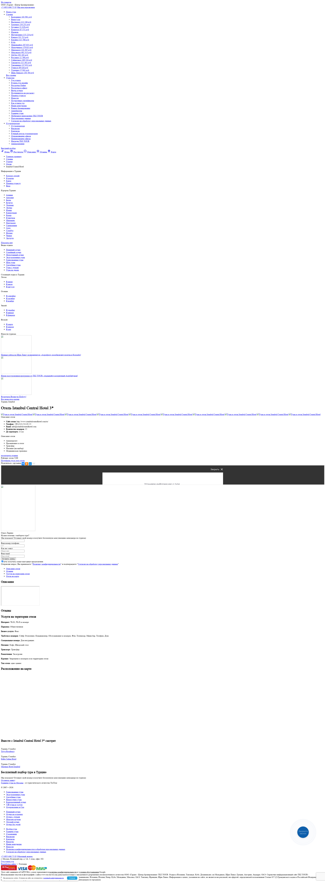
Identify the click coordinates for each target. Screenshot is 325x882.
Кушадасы (10, 218)
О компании (11, 834)
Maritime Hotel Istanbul (10, 766)
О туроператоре (13, 123)
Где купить (16, 80)
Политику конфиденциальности (47, 564)
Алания (9, 195)
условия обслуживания (89, 872)
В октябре (10, 298)
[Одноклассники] (26, 463)
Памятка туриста (18, 95)
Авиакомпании (17, 143)
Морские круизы (13, 819)
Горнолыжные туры (14, 260)
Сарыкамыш (11, 225)
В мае (8, 329)
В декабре (10, 310)
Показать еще (7, 242)
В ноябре (10, 301)
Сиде (8, 228)
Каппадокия (11, 213)
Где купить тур (7, 861)
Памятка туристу (13, 183)
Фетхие (9, 233)
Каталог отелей (12, 176)
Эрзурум (10, 238)
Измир (9, 210)
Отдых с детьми (13, 817)
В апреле (10, 327)
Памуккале (11, 223)
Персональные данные (21, 118)
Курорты (10, 178)
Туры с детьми (12, 267)
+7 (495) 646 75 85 (9, 7)
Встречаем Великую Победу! (13, 396)
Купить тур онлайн (19, 83)
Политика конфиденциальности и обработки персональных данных (35, 849)
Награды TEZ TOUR (20, 141)
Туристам (10, 78)
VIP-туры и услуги (14, 804)
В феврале (10, 315)
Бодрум (9, 202)
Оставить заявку (8, 780)
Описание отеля (13, 568)
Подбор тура (11, 829)
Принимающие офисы (21, 138)
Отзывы (9, 571)
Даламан (10, 205)
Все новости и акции (10, 399)
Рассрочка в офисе (19, 88)
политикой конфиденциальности (53, 878)
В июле (9, 284)
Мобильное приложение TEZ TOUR (27, 116)
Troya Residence (7, 751)
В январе (10, 312)
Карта (8, 181)
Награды (10, 841)
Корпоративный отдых (16, 802)
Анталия (10, 197)
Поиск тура (11, 12)
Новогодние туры (14, 799)
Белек (8, 200)
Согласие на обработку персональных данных (31, 121)
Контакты (15, 131)
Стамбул (9, 230)
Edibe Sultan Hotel (8, 759)
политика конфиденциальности (63, 872)
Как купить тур (18, 103)
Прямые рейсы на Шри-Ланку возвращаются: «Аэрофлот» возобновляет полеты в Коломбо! (41, 355)
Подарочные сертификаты (22, 100)
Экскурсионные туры (15, 257)
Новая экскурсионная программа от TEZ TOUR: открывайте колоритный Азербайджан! (39, 376)
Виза (8, 186)
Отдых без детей (13, 824)
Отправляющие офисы (21, 136)
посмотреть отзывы (9, 455)
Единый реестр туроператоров (24, 133)
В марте (9, 324)
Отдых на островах (14, 814)
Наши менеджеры (19, 105)
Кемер (8, 215)
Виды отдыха (17, 90)
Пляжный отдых (13, 250)
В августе (10, 287)
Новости (15, 98)
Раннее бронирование (20, 108)
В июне (9, 281)
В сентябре (11, 296)
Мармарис (10, 220)
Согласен (72, 878)
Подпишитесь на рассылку (22, 93)
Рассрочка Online (18, 85)
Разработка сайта (8, 864)
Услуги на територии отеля (18, 573)
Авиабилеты (16, 111)
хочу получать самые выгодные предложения (23, 561)
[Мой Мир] (30, 463)
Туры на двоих (12, 270)
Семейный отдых (13, 252)
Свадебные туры (13, 265)
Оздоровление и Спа (15, 807)
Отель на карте (12, 576)
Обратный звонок (25, 856)
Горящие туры (17, 113)
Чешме (9, 235)
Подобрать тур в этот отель (13, 460)
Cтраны (9, 14)
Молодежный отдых (15, 255)
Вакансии (15, 128)
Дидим (9, 207)
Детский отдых (12, 822)
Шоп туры (10, 262)
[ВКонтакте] (23, 463)
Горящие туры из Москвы (12, 783)
